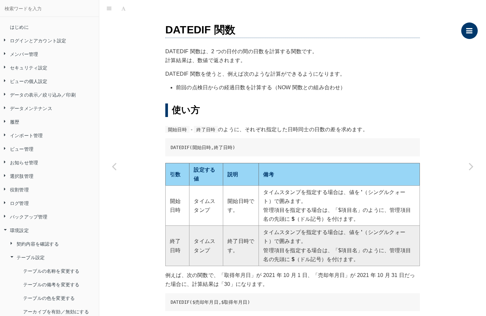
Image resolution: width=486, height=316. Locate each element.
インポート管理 (26, 135)
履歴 (14, 121)
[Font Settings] (123, 8)
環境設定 (19, 230)
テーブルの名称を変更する (51, 270)
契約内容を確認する (38, 243)
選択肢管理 (21, 176)
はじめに (19, 26)
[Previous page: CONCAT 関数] (114, 166)
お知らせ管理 (24, 162)
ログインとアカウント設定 (38, 40)
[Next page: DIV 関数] (471, 166)
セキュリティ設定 (29, 67)
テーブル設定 (31, 257)
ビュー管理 (21, 148)
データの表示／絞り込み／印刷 (43, 94)
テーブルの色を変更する (49, 298)
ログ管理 (19, 203)
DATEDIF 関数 (307, 8)
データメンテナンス (31, 108)
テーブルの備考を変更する (51, 284)
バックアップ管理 (29, 216)
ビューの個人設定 (29, 81)
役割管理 (19, 189)
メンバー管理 (24, 54)
